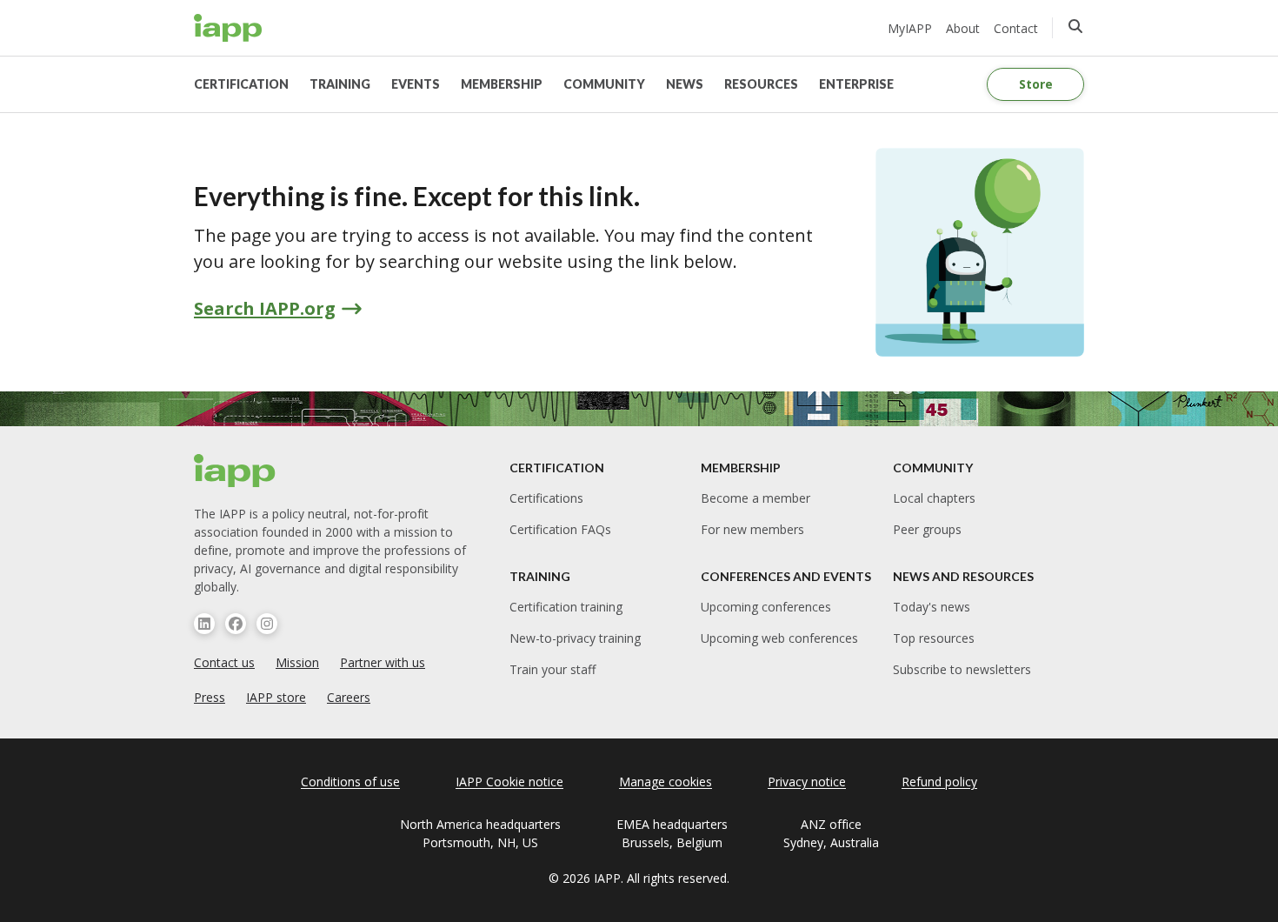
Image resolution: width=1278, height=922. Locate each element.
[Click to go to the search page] (1075, 26)
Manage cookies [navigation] (665, 781)
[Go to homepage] (228, 28)
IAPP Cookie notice (509, 781)
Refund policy (939, 781)
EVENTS (415, 84)
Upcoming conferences (766, 606)
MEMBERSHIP (501, 84)
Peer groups (927, 529)
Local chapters (934, 498)
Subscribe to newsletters (962, 669)
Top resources (934, 638)
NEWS (684, 84)
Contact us (224, 662)
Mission (297, 662)
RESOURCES (761, 84)
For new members (752, 529)
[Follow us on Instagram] (267, 624)
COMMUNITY (604, 84)
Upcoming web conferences (779, 638)
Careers (348, 697)
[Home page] (235, 470)
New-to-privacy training (575, 638)
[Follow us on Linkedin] (204, 624)
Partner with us (382, 662)
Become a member (755, 498)
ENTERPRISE (856, 84)
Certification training (565, 606)
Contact (1016, 28)
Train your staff (552, 669)
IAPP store (276, 697)
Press (209, 697)
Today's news (931, 606)
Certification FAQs (560, 529)
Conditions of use (350, 781)
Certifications (546, 498)
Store (1036, 84)
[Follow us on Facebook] (235, 624)
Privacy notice (807, 781)
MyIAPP (910, 28)
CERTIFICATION (241, 84)
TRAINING (340, 84)
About (963, 28)
